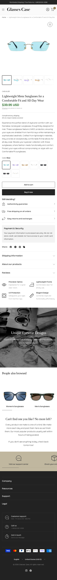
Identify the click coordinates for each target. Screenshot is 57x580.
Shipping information (12, 255)
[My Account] (47, 9)
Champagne (25, 165)
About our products (11, 264)
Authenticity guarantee (17, 204)
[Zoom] (50, 24)
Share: (4, 247)
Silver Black (43, 165)
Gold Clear (15, 173)
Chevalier (6, 91)
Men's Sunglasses (42, 406)
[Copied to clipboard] (24, 247)
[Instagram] (26, 570)
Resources (7, 488)
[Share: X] (15, 247)
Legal (4, 503)
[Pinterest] (30, 570)
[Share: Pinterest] (20, 247)
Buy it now (28, 192)
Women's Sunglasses (15, 406)
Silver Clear (34, 165)
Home (4, 17)
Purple (15, 165)
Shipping (4, 108)
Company (7, 481)
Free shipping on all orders (19, 211)
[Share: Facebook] (10, 247)
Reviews (6, 272)
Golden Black (6, 173)
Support (6, 496)
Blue (6, 165)
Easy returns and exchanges (19, 219)
